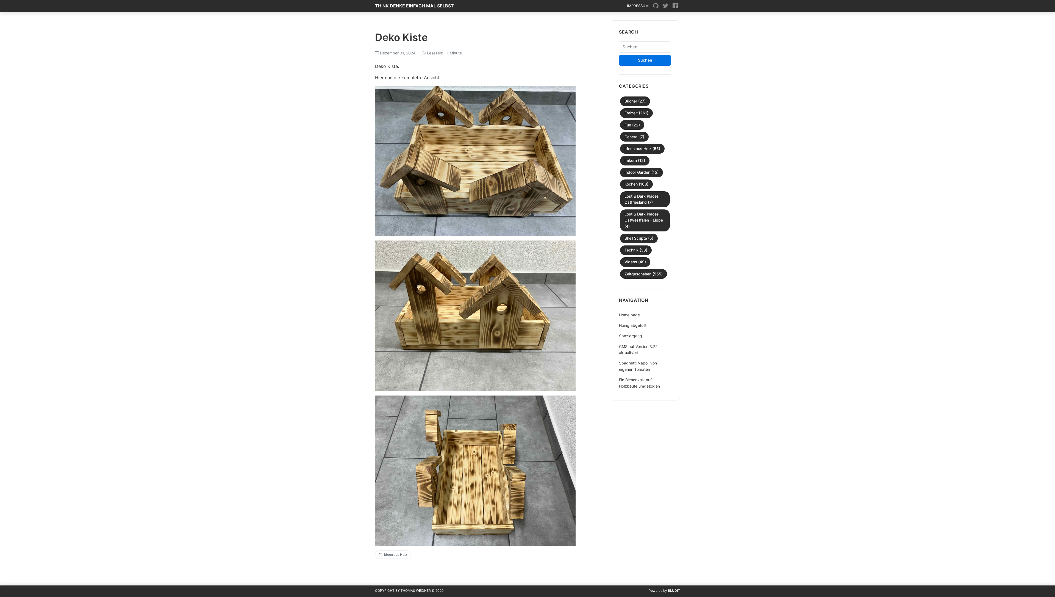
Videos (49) (635, 261)
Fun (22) (632, 125)
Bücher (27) (635, 101)
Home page (629, 315)
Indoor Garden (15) (641, 172)
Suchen (645, 60)
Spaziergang (630, 335)
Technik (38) (635, 250)
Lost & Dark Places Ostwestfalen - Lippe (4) (643, 220)
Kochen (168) (636, 184)
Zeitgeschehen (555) (643, 274)
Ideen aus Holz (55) (642, 148)
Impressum (638, 6)
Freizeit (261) (636, 112)
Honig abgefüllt (632, 325)
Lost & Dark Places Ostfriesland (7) (641, 199)
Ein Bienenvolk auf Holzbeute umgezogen (639, 382)
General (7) (634, 136)
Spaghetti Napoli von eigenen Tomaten (638, 366)
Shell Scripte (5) (638, 238)
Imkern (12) (634, 160)
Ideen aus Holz (395, 554)
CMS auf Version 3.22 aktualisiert (638, 349)
